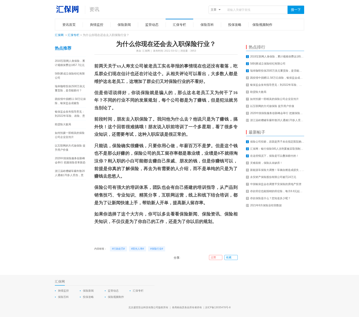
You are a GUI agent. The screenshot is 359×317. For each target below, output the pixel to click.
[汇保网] (68, 9)
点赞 (213, 257)
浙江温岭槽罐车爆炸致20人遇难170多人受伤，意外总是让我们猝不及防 (70, 173)
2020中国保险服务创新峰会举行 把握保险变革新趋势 (70, 161)
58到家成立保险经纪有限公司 (70, 75)
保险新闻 (88, 290)
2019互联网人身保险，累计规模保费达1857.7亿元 (70, 63)
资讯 (94, 9)
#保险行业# (156, 248)
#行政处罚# (118, 248)
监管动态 (113, 290)
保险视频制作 (116, 296)
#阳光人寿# (137, 248)
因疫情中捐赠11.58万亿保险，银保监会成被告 (70, 101)
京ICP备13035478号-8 (218, 307)
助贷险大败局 (63, 124)
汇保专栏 (73, 35)
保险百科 (63, 296)
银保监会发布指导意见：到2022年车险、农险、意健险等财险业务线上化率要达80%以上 (70, 114)
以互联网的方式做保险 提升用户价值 (70, 147)
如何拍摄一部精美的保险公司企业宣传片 (70, 135)
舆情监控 (63, 290)
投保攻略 (88, 296)
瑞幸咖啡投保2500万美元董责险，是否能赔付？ (70, 88)
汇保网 (59, 35)
